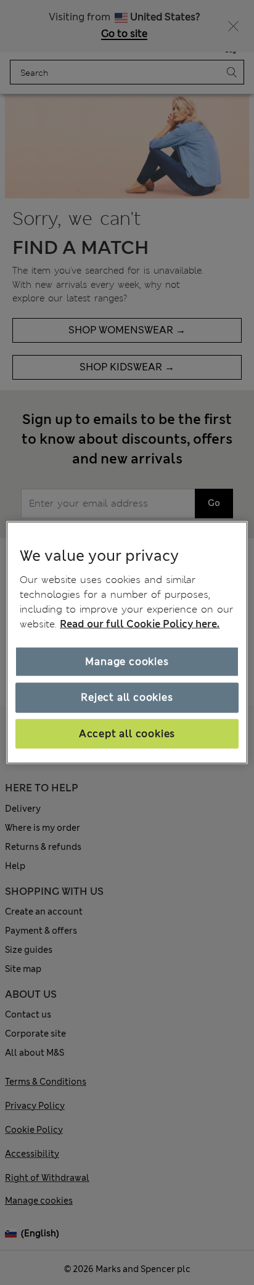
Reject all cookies (127, 697)
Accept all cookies (127, 733)
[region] (126, 642)
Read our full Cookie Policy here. (139, 624)
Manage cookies (126, 661)
